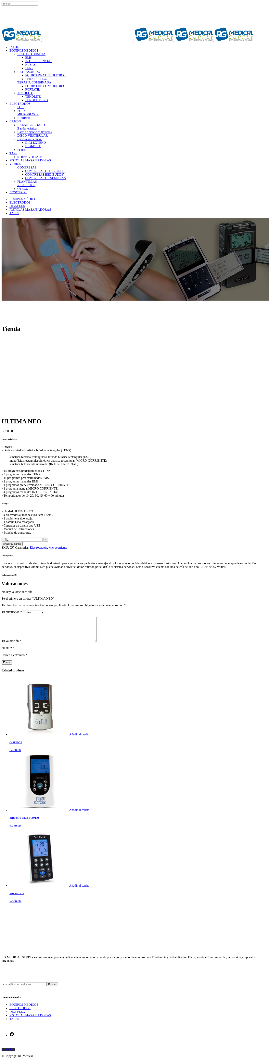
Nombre (8, 647)
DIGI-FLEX (17, 1011)
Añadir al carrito (12, 543)
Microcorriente (58, 547)
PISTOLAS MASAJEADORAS (30, 1015)
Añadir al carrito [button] (79, 734)
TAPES (14, 1018)
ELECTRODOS (20, 1008)
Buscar (6, 984)
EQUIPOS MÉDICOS (23, 1004)
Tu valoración (11, 641)
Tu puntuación (12, 612)
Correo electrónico (14, 655)
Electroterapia (38, 547)
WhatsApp (8, 1049)
